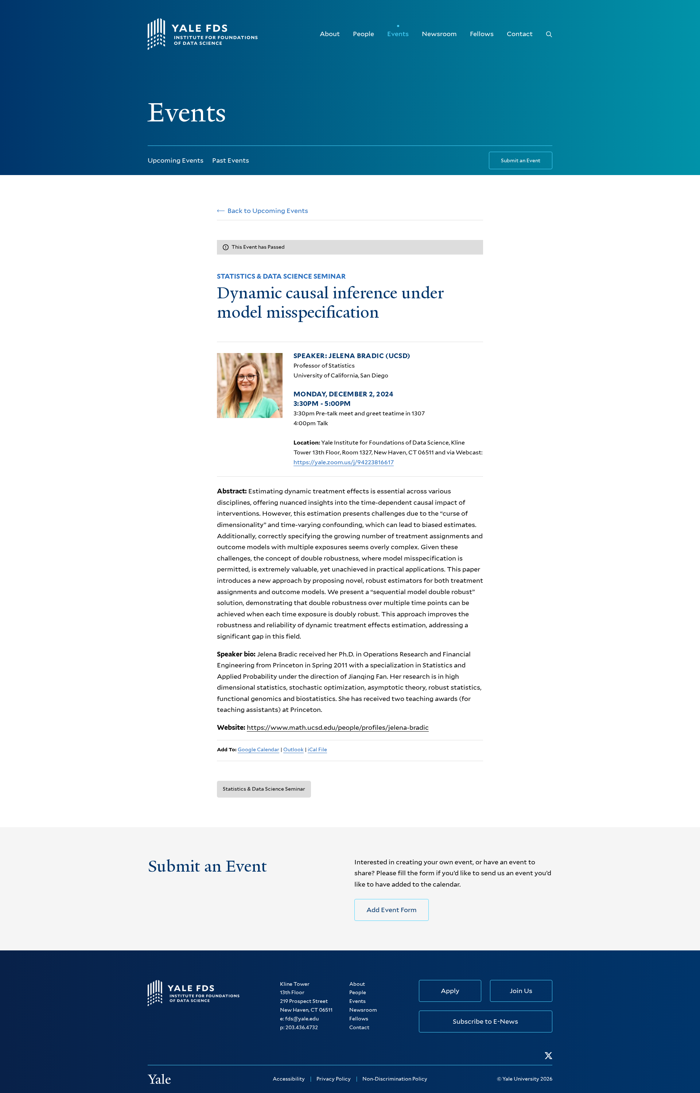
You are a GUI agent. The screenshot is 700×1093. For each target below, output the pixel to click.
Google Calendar (258, 749)
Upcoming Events (175, 160)
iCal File (317, 749)
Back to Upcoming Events (268, 211)
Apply (450, 991)
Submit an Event (520, 160)
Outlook (293, 749)
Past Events (230, 160)
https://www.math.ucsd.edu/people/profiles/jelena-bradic (338, 727)
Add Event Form (391, 910)
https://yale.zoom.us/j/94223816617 (343, 462)
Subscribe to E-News (485, 1021)
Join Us (521, 991)
